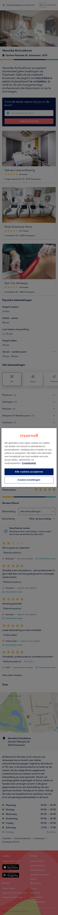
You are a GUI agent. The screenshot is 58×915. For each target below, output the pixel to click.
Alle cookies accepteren (29, 472)
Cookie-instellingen (29, 480)
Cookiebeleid (29, 463)
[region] (28, 457)
